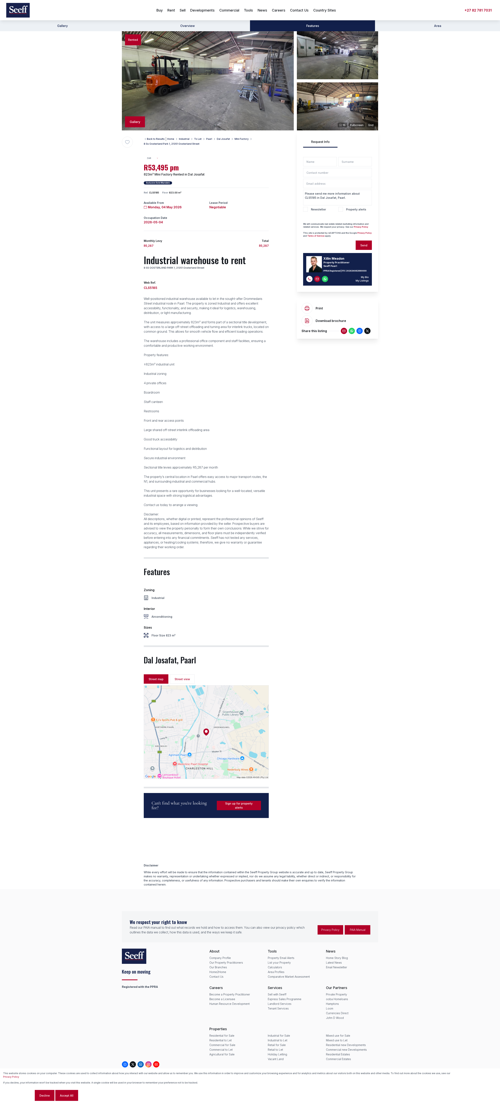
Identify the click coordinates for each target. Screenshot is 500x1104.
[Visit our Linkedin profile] (141, 1064)
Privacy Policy (11, 1076)
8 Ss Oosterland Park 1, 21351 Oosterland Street (171, 143)
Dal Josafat (223, 138)
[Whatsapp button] (325, 279)
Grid (370, 125)
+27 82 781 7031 (478, 10)
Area (437, 26)
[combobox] (154, 158)
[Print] (307, 308)
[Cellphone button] (309, 279)
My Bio (365, 277)
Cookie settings (18, 1095)
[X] (367, 331)
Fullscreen (356, 125)
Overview (187, 26)
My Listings (362, 280)
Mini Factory (242, 138)
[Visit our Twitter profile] (133, 1064)
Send (363, 245)
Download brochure (331, 321)
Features (312, 26)
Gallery (62, 26)
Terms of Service (315, 236)
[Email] (344, 331)
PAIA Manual (357, 929)
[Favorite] (127, 142)
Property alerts (356, 209)
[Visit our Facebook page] (125, 1064)
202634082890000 (356, 271)
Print (319, 308)
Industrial (184, 138)
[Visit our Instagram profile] (148, 1064)
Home (170, 138)
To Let (198, 138)
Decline (44, 1095)
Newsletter (318, 209)
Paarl (209, 138)
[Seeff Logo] (18, 10)
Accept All (66, 1095)
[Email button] (317, 279)
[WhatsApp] (352, 331)
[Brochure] (307, 320)
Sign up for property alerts (239, 805)
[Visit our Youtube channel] (156, 1064)
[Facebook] (359, 331)
